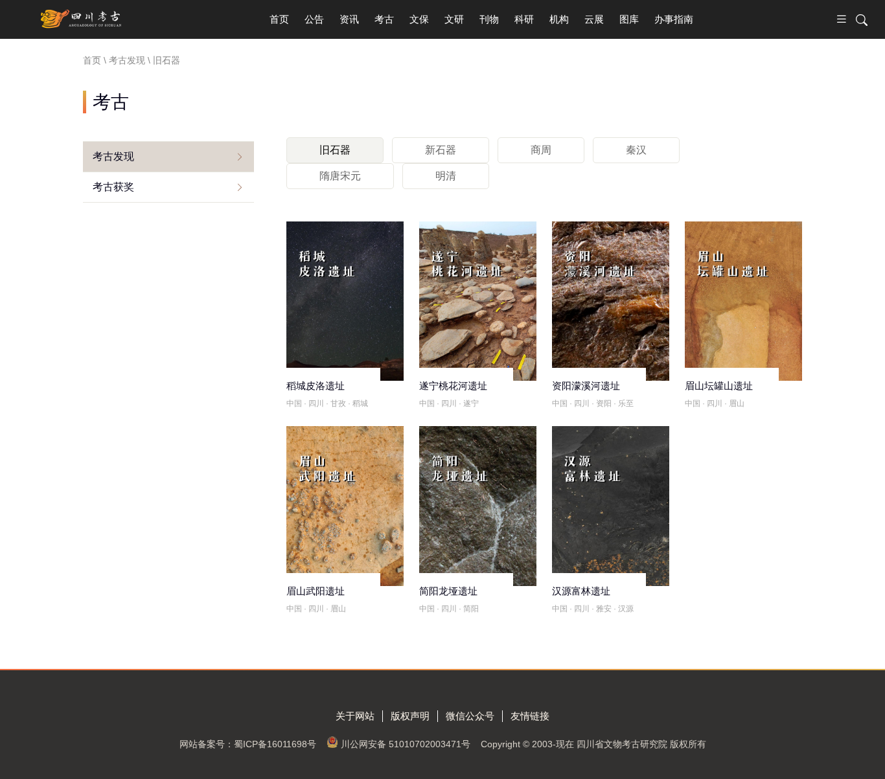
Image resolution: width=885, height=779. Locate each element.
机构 (559, 19)
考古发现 (113, 156)
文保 (419, 19)
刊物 (489, 19)
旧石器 (335, 149)
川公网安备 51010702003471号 (405, 744)
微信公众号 (470, 715)
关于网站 (355, 715)
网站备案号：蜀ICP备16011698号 (247, 744)
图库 (629, 19)
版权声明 (410, 715)
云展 (594, 19)
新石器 (440, 149)
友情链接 (530, 715)
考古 (384, 19)
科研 (524, 19)
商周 (541, 149)
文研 (454, 19)
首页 (279, 19)
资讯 (349, 19)
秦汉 (636, 149)
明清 (445, 175)
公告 (314, 19)
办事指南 (673, 19)
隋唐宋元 (340, 175)
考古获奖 (113, 186)
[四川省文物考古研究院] (82, 19)
